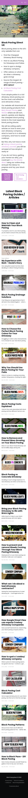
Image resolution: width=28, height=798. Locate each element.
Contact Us (8, 782)
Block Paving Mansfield (18, 782)
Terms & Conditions (19, 780)
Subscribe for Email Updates (7, 177)
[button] (25, 2)
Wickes (4, 113)
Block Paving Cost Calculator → (20, 177)
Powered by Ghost (14, 786)
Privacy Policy (8, 780)
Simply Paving (12, 110)
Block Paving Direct (12, 777)
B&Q (3, 110)
